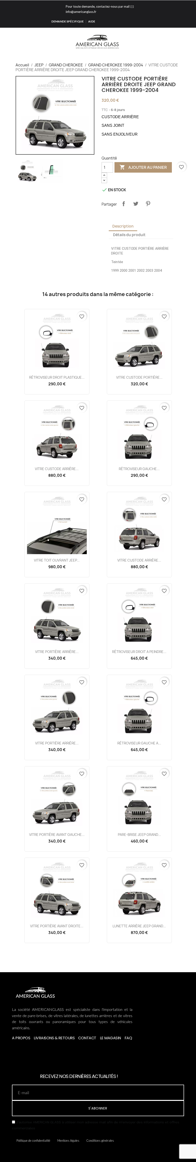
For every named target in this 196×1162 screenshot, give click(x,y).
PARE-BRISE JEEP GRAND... (139, 834)
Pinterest (148, 203)
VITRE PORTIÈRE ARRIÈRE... (57, 651)
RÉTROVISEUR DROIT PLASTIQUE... (57, 377)
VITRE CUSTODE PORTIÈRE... (139, 377)
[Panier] (191, 42)
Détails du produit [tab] (129, 234)
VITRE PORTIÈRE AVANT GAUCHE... (57, 834)
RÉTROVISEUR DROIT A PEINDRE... (139, 651)
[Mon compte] (183, 42)
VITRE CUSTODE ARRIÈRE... (57, 469)
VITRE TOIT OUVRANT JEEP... (57, 560)
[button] (176, 42)
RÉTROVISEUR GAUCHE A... (139, 743)
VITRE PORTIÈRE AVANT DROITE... (56, 926)
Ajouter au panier (143, 167)
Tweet (136, 203)
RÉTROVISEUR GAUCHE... (139, 469)
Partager (123, 203)
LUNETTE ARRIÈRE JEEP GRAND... (139, 926)
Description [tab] (123, 226)
